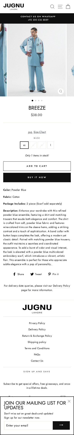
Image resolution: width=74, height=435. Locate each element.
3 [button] (39, 101)
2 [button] (36, 101)
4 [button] (42, 101)
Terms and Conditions (37, 348)
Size (37, 138)
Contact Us (37, 361)
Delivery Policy (61, 286)
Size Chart (40, 132)
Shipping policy (37, 342)
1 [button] (33, 101)
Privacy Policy (37, 323)
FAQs (37, 354)
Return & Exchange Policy (37, 336)
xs (24, 145)
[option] (37, 18)
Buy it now (37, 177)
